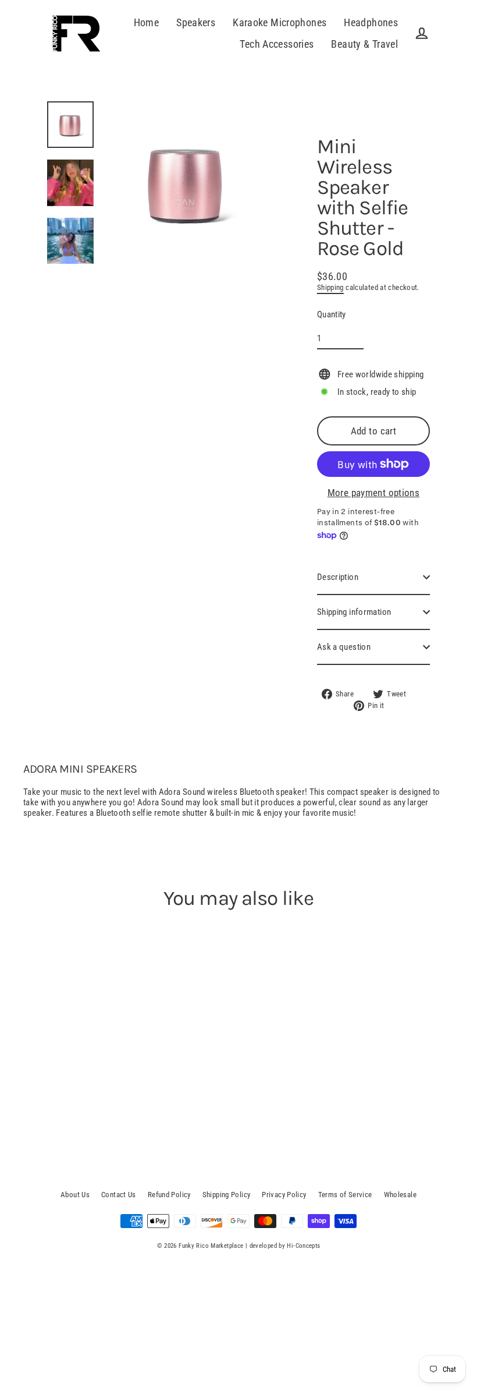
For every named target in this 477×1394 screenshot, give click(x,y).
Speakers (195, 22)
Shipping (330, 287)
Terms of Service (345, 1194)
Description (337, 577)
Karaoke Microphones (279, 22)
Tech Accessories (277, 44)
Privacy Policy (284, 1194)
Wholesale (400, 1194)
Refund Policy (169, 1194)
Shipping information (354, 612)
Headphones (371, 22)
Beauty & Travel (364, 44)
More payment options (374, 492)
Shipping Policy (226, 1194)
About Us (75, 1194)
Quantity (331, 314)
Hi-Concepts (303, 1246)
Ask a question (344, 647)
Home (146, 22)
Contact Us (118, 1194)
